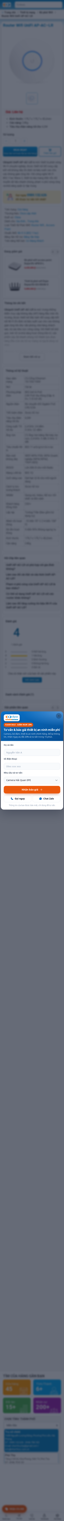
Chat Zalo (48, 798)
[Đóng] (59, 716)
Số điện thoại (10, 758)
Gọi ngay (20, 798)
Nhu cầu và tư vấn (13, 772)
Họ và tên (8, 745)
